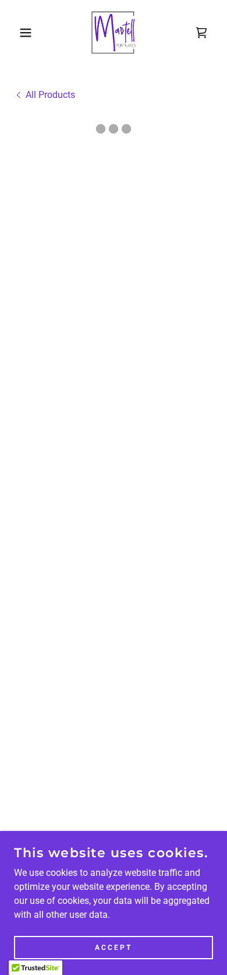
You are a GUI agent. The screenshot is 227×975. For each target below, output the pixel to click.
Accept (113, 947)
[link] (113, 32)
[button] (18, 32)
